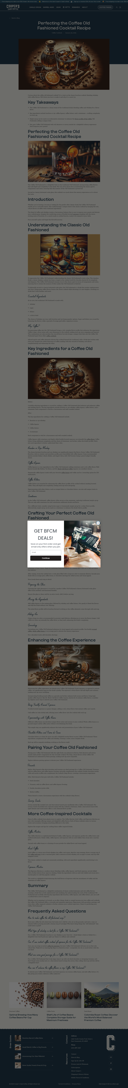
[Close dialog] (98, 523)
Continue (46, 558)
